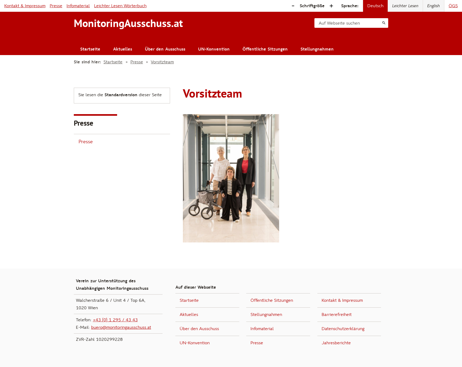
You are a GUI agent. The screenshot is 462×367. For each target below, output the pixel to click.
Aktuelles (122, 49)
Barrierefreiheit (337, 314)
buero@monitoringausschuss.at (121, 327)
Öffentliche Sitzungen (265, 49)
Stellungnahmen (317, 49)
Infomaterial (78, 6)
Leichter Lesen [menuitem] (405, 6)
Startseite (90, 49)
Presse (56, 6)
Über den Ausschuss (165, 49)
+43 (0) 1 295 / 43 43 (115, 320)
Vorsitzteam (162, 62)
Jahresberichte (336, 343)
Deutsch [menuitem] (375, 6)
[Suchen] (383, 23)
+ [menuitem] (331, 6)
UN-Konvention (214, 49)
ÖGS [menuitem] (453, 6)
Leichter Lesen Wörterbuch (120, 6)
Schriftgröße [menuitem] (312, 6)
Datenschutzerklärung (343, 328)
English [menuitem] (433, 6)
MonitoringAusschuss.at (128, 23)
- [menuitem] (293, 6)
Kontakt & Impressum (24, 6)
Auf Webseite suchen (339, 23)
